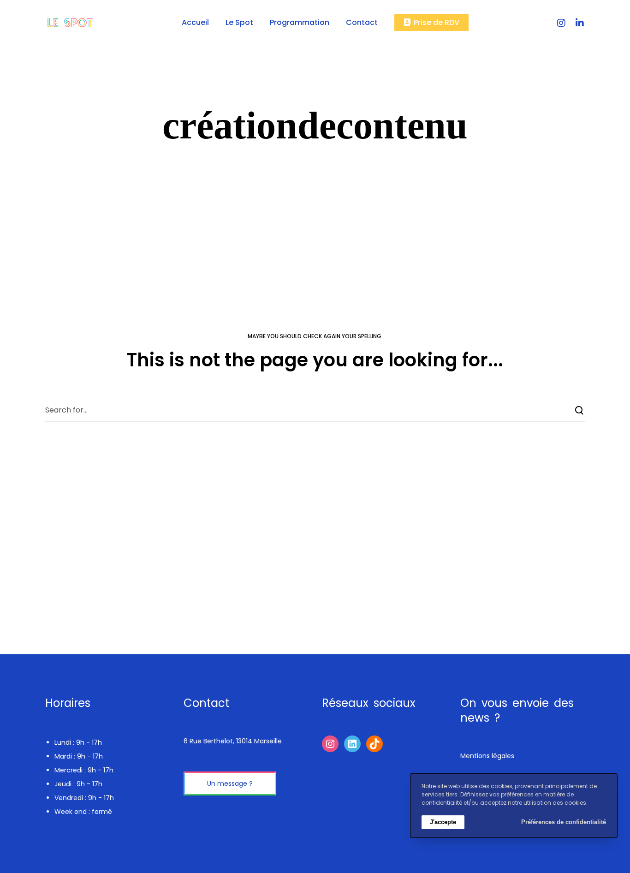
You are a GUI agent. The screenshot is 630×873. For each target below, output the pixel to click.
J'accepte (443, 822)
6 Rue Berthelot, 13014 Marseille (233, 741)
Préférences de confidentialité (563, 822)
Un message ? (230, 783)
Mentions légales (487, 755)
